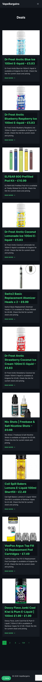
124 (23, 643)
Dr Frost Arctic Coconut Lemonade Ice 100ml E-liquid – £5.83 (20, 236)
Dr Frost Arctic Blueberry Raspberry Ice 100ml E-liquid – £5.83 (21, 118)
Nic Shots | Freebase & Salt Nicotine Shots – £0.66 (20, 426)
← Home (6, 678)
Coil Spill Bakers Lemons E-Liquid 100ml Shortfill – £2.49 (20, 488)
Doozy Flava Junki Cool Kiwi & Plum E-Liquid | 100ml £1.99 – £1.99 (20, 611)
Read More (10, 78)
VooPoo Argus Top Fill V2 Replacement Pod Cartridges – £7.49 (19, 549)
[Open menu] (38, 3)
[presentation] (21, 42)
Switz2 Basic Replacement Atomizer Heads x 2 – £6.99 (20, 298)
